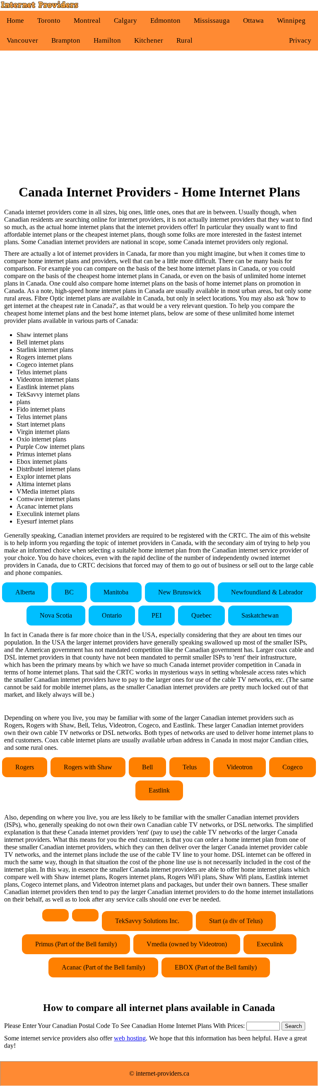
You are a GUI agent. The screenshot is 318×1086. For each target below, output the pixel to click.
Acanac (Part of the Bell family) (103, 967)
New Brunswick (179, 592)
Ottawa (253, 20)
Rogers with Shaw (88, 767)
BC (69, 592)
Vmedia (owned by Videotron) (187, 944)
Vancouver (22, 40)
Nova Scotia (56, 615)
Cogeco (292, 767)
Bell (147, 767)
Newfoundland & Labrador (267, 592)
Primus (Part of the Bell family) (76, 944)
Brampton (65, 40)
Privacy (300, 40)
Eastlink (159, 790)
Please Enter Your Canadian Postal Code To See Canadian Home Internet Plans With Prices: (125, 1025)
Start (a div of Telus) (236, 920)
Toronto (48, 20)
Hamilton (107, 40)
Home (15, 20)
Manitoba (116, 592)
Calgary (125, 20)
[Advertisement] (159, 117)
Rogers (24, 767)
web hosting (130, 1038)
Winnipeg (291, 20)
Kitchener (148, 40)
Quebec (201, 615)
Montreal (87, 20)
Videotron (239, 767)
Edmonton (165, 20)
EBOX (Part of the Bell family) (216, 967)
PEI (156, 615)
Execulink (270, 944)
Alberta (25, 592)
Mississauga (212, 20)
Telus (190, 767)
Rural (184, 40)
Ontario (112, 615)
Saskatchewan (260, 615)
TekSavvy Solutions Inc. (147, 920)
